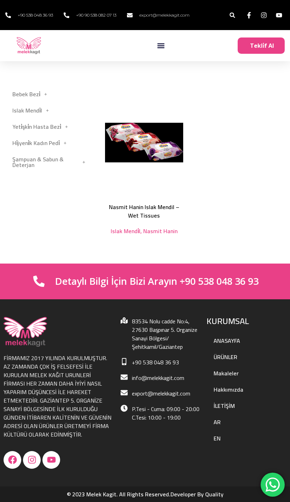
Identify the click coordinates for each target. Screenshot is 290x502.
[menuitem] (246, 422)
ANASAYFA (227, 340)
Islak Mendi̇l (27, 110)
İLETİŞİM (224, 405)
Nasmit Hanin (160, 231)
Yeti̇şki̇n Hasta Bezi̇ (36, 126)
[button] (232, 15)
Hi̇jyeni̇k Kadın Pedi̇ (36, 143)
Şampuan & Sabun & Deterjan (38, 162)
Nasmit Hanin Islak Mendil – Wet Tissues (144, 211)
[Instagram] (32, 460)
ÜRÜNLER (225, 357)
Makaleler (226, 373)
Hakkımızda (228, 389)
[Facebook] (12, 460)
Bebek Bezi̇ (26, 94)
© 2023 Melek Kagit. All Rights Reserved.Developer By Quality (145, 494)
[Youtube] (51, 460)
